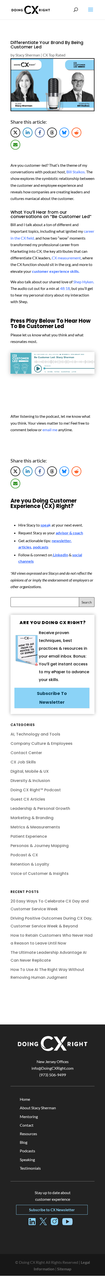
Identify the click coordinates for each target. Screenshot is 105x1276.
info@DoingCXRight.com (53, 1068)
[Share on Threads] (52, 132)
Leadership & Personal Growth (40, 808)
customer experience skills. (56, 271)
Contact (26, 1125)
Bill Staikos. (75, 171)
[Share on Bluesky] (64, 132)
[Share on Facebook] (40, 132)
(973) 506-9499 (52, 1074)
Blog (23, 1142)
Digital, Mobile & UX (29, 771)
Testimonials (30, 1168)
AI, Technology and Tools (35, 734)
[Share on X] (15, 132)
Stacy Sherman (27, 55)
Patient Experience (28, 836)
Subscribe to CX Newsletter (52, 1210)
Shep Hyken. (83, 281)
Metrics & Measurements (35, 827)
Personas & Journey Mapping (39, 845)
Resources (28, 1133)
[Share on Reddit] (76, 132)
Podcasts (27, 1150)
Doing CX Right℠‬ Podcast (35, 790)
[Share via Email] (15, 145)
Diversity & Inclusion (30, 780)
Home (25, 1099)
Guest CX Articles (27, 799)
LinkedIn (60, 554)
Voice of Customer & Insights (39, 873)
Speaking (27, 1159)
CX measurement (66, 257)
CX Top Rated (54, 55)
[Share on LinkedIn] (27, 132)
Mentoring (29, 1116)
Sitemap (64, 1268)
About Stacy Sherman (38, 1107)
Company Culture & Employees (41, 743)
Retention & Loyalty (29, 864)
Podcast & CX (24, 855)
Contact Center (26, 753)
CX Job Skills (23, 762)
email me (49, 429)
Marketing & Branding (31, 818)
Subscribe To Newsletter (52, 697)
